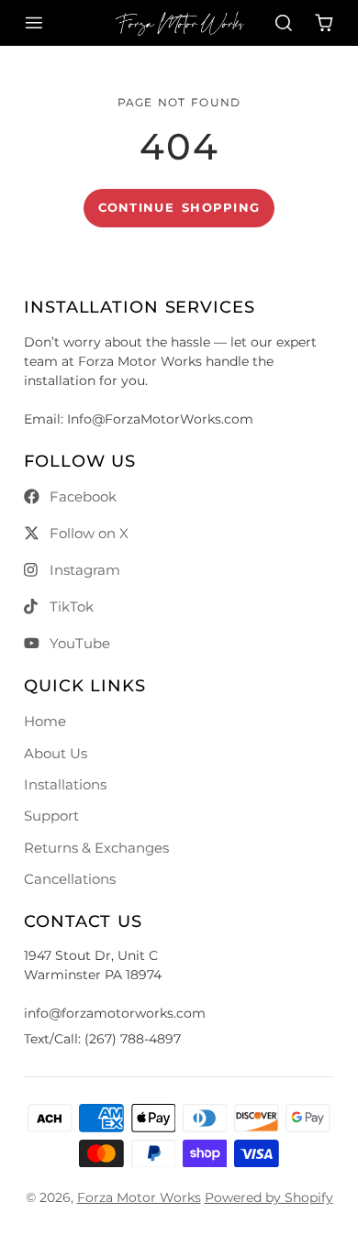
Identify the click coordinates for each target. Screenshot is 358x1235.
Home (45, 721)
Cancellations (70, 879)
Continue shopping (179, 208)
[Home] (179, 23)
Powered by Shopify (269, 1197)
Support (51, 815)
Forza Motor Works (139, 1197)
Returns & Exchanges (96, 847)
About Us (55, 753)
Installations (65, 784)
